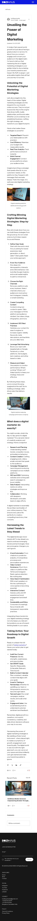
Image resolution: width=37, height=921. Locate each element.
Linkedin (4, 891)
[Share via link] (20, 765)
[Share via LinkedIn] (16, 765)
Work (3, 876)
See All (28, 777)
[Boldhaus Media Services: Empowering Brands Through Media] (18, 788)
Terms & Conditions (7, 911)
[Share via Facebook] (8, 765)
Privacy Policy (5, 913)
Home (4, 875)
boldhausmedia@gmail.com (10, 898)
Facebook (5, 889)
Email (4, 852)
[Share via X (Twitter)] (12, 765)
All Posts (7, 9)
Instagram (5, 885)
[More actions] (29, 19)
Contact (4, 878)
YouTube (4, 887)
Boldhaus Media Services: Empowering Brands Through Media (18, 800)
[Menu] (33, 2)
